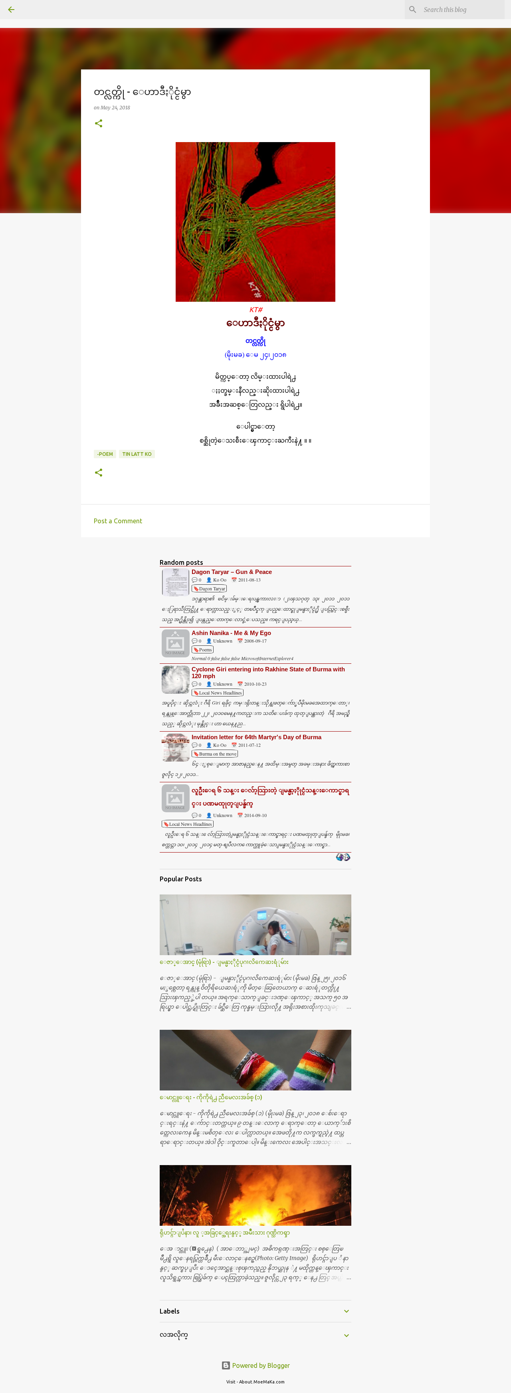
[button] (98, 124)
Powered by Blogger (260, 1365)
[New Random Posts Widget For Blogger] (343, 858)
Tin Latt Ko (137, 454)
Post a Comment (118, 520)
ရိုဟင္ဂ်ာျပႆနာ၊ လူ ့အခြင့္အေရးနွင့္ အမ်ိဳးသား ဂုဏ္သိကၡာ (225, 1232)
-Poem (105, 454)
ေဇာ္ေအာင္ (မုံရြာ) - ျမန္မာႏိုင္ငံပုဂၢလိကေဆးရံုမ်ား (224, 962)
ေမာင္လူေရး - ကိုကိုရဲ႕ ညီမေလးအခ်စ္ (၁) (211, 1097)
